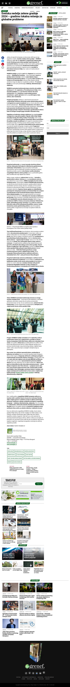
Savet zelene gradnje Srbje (15, 458)
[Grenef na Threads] (44, 672)
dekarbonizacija (18, 451)
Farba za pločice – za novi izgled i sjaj (17, 569)
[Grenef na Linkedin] (40, 673)
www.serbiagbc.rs (12, 444)
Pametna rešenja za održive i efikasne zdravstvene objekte (27, 614)
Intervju (59, 7)
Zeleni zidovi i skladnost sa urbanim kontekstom (26, 570)
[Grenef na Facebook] (2, 57)
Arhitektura (45, 7)
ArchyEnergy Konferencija (29, 677)
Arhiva (38, 11)
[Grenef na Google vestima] (36, 673)
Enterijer (52, 7)
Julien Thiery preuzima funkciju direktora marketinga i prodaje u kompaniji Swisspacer (10, 634)
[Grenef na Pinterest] (3, 65)
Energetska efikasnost (28, 7)
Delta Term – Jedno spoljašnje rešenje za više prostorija (60, 40)
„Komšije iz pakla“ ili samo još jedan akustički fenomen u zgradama (60, 26)
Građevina (17, 7)
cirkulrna (10, 451)
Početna (10, 7)
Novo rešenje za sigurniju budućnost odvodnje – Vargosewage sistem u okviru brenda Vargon (60, 33)
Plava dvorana (20, 454)
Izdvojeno (41, 679)
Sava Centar (29, 454)
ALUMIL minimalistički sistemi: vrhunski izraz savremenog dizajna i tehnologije (61, 55)
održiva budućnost (29, 451)
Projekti (38, 7)
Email (48, 128)
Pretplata (29, 679)
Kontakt (47, 679)
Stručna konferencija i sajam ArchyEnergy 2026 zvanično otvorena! (27, 597)
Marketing (40, 677)
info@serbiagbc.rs (12, 442)
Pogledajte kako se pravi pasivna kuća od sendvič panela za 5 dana (38, 570)
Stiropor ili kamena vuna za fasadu (6, 569)
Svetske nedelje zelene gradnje (24, 372)
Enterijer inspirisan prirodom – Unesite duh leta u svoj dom (60, 19)
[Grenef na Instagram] (33, 673)
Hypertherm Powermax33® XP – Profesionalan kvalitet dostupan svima (9, 615)
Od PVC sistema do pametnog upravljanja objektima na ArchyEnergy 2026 (44, 597)
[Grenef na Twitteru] (2, 61)
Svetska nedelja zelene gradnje (32, 458)
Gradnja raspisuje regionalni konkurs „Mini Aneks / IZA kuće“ (26, 633)
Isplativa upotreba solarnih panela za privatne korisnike (9, 555)
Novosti (32, 11)
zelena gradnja (17, 461)
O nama (23, 679)
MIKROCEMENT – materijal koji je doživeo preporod (30, 555)
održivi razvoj (11, 454)
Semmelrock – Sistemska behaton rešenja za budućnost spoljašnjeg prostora (44, 615)
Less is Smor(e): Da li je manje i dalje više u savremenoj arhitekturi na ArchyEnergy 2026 (60, 48)
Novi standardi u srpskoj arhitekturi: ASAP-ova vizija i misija (59, 101)
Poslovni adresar (49, 677)
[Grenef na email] (2, 68)
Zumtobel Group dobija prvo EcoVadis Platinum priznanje (10, 596)
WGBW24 (10, 461)
